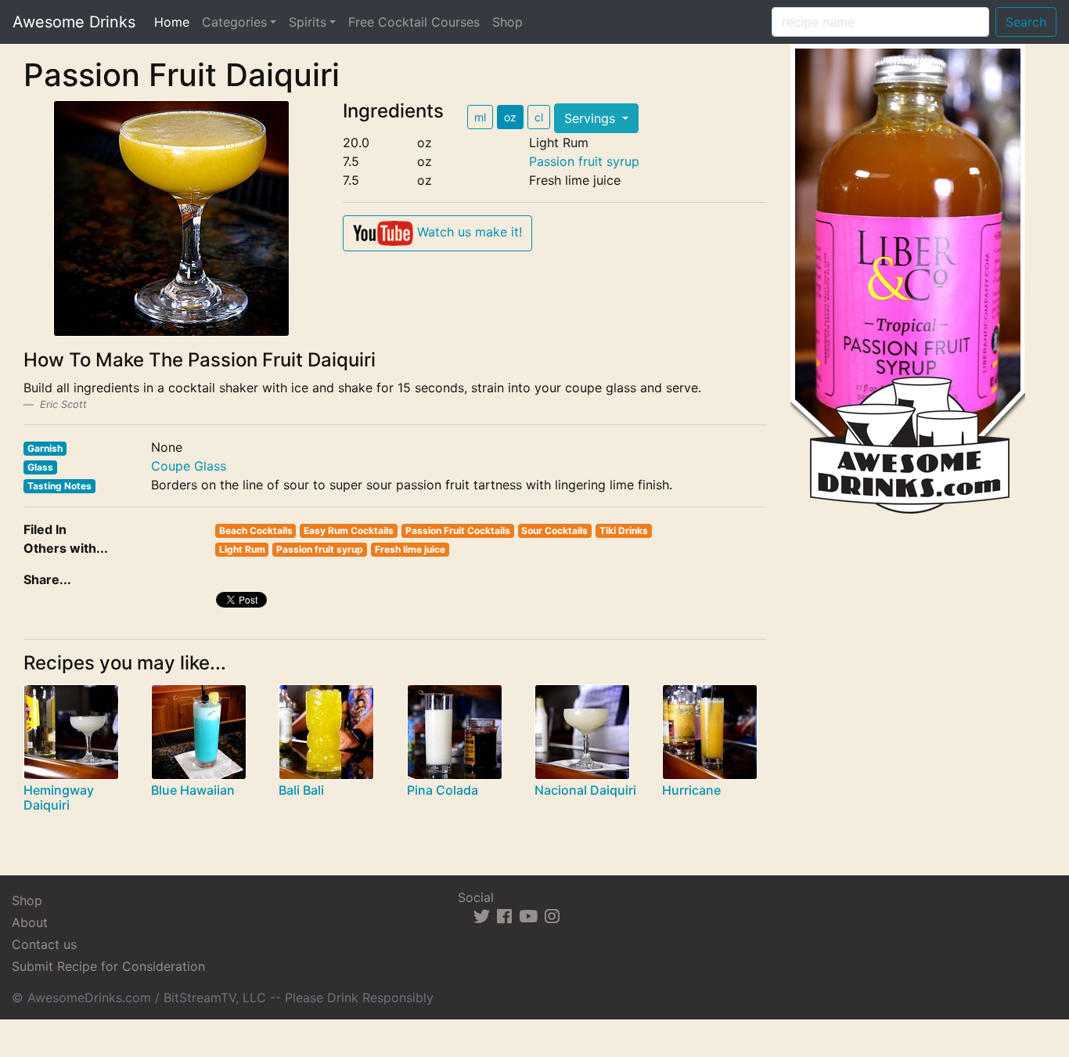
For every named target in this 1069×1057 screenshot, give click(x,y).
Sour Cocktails (554, 530)
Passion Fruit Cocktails (457, 530)
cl (538, 117)
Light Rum (242, 549)
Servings (591, 118)
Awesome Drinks (74, 22)
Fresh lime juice (410, 549)
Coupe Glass (188, 466)
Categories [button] (234, 22)
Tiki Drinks (623, 530)
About (30, 922)
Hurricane (691, 790)
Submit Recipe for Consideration (108, 966)
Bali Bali (301, 790)
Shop (507, 22)
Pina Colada (442, 790)
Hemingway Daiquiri (58, 797)
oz (510, 117)
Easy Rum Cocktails (349, 530)
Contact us (44, 944)
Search (1026, 22)
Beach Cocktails (256, 530)
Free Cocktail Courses (414, 22)
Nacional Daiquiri (585, 790)
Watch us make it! (467, 232)
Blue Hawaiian (193, 790)
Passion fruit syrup (584, 161)
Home (175, 21)
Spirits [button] (307, 22)
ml (480, 117)
